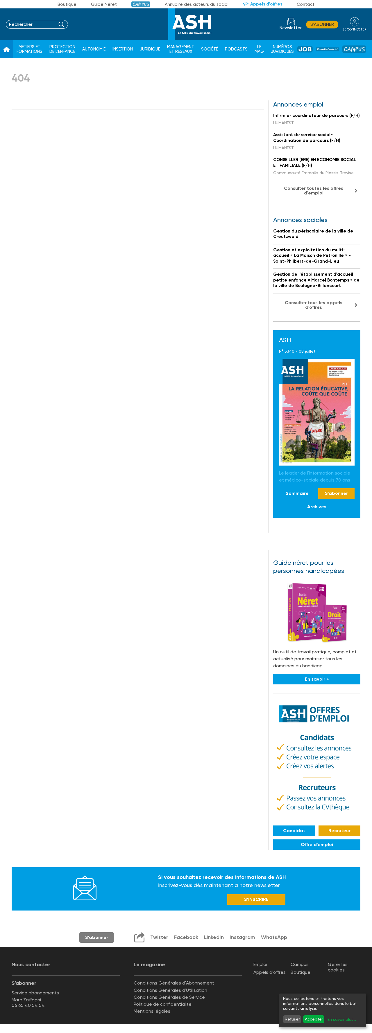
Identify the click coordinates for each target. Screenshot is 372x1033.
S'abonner (322, 24)
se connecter (354, 29)
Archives (316, 506)
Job (305, 49)
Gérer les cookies (338, 967)
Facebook (186, 937)
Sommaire (297, 493)
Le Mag (259, 49)
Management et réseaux (180, 49)
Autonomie (93, 49)
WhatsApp (274, 937)
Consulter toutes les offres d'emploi (313, 190)
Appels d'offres (266, 4)
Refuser (292, 1019)
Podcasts (236, 49)
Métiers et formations (29, 49)
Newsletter (291, 28)
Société (209, 49)
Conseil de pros (327, 49)
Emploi (260, 964)
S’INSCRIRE (256, 899)
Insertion (122, 49)
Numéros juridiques (282, 49)
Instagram (242, 937)
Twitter (159, 937)
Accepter (314, 1019)
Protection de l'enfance (62, 49)
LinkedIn (214, 937)
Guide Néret (104, 4)
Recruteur (339, 830)
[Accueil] (6, 49)
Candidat (294, 830)
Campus (141, 4)
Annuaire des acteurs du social (196, 4)
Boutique (67, 4)
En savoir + (317, 679)
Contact (305, 4)
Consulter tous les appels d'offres (313, 305)
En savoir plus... (342, 1019)
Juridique (150, 49)
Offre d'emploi (317, 844)
